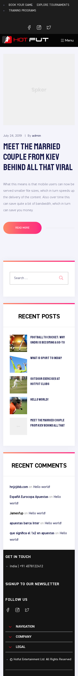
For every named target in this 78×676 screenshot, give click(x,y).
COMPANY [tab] (23, 637)
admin (36, 135)
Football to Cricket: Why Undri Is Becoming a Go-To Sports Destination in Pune (49, 340)
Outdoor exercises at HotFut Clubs (45, 381)
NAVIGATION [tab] (25, 626)
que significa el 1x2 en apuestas (32, 533)
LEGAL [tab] (20, 647)
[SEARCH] (61, 278)
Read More (27, 225)
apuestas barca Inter (24, 523)
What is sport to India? (46, 358)
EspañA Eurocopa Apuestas (29, 497)
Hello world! (39, 399)
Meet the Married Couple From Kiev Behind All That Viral (38, 157)
